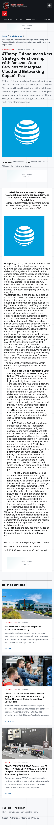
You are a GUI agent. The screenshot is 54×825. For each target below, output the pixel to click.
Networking (19, 166)
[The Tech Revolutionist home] (23, 5)
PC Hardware (46, 19)
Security (28, 166)
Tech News (7, 19)
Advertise (15, 818)
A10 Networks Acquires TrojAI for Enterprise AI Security (23, 628)
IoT (12, 166)
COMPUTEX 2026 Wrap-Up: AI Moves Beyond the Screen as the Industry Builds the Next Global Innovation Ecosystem (24, 697)
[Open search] (4, 13)
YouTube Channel (37, 550)
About (5, 818)
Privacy (35, 818)
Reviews (19, 19)
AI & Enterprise (16, 36)
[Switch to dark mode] (49, 5)
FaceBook (35, 546)
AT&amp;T (6, 166)
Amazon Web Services (39, 162)
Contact (25, 818)
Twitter (11, 546)
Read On (8, 649)
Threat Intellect (30, 499)
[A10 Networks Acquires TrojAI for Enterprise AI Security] (27, 604)
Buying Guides (31, 19)
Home (4, 36)
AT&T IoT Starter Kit (21, 459)
